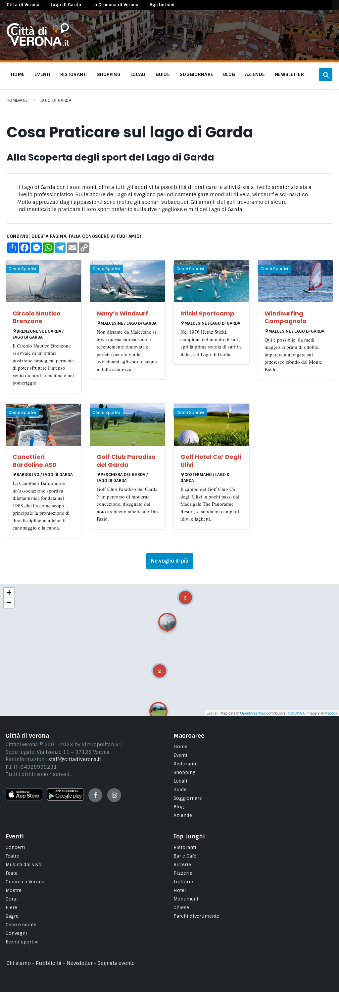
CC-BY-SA (296, 713)
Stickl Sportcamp (207, 313)
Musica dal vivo (23, 864)
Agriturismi (162, 5)
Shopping (184, 772)
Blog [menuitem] (229, 74)
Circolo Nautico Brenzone (37, 317)
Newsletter (80, 963)
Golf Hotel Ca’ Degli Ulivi (210, 460)
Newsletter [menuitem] (289, 74)
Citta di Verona (23, 5)
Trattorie (183, 882)
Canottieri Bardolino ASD (35, 460)
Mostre (14, 890)
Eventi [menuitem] (42, 74)
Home (180, 747)
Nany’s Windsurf (122, 313)
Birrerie (182, 864)
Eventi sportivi (22, 942)
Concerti (15, 847)
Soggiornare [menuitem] (196, 74)
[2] (155, 666)
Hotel (179, 890)
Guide (180, 789)
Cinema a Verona (25, 882)
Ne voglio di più (169, 561)
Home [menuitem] (17, 74)
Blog (178, 807)
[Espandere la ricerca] (325, 74)
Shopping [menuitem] (109, 74)
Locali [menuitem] (138, 74)
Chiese (181, 907)
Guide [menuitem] (163, 74)
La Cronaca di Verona (115, 5)
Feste (12, 873)
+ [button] (9, 592)
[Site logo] (38, 44)
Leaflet (212, 713)
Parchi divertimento (196, 916)
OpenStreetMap (253, 713)
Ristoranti (184, 764)
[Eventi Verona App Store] (24, 798)
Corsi (12, 899)
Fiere (11, 907)
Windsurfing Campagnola (286, 317)
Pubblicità (49, 963)
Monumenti (186, 899)
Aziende (182, 815)
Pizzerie (182, 873)
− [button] (9, 603)
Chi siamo (19, 963)
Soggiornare (187, 798)
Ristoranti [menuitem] (73, 74)
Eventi (180, 755)
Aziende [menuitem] (255, 74)
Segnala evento (116, 963)
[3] (181, 593)
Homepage (17, 100)
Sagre (12, 916)
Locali (180, 781)
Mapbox (330, 713)
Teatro (13, 856)
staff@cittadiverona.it (74, 759)
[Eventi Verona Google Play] (65, 799)
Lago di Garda (66, 5)
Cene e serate (21, 925)
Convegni (16, 933)
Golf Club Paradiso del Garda (126, 460)
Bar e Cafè (184, 856)
